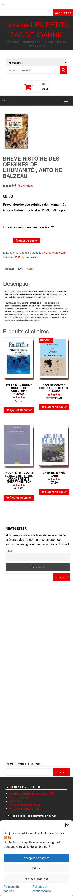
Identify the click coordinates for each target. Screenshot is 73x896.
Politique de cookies (12, 888)
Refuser (36, 868)
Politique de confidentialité (41, 888)
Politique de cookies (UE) (24, 808)
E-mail (9, 551)
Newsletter (15, 801)
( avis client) (26, 185)
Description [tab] (14, 268)
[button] (67, 825)
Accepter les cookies (36, 858)
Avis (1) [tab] (32, 268)
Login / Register (63, 12)
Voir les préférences (36, 878)
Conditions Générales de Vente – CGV (32, 793)
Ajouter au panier (27, 240)
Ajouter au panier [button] (21, 410)
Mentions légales (19, 797)
